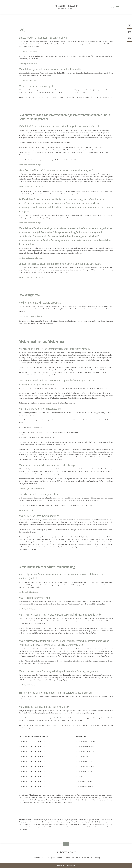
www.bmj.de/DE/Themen (27, 609)
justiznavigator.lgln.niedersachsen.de (30, 316)
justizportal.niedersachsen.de (28, 51)
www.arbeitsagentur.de (26, 510)
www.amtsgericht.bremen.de (28, 63)
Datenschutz (71, 866)
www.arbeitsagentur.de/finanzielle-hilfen (32, 488)
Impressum (60, 866)
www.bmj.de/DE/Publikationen (29, 592)
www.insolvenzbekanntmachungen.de (31, 164)
